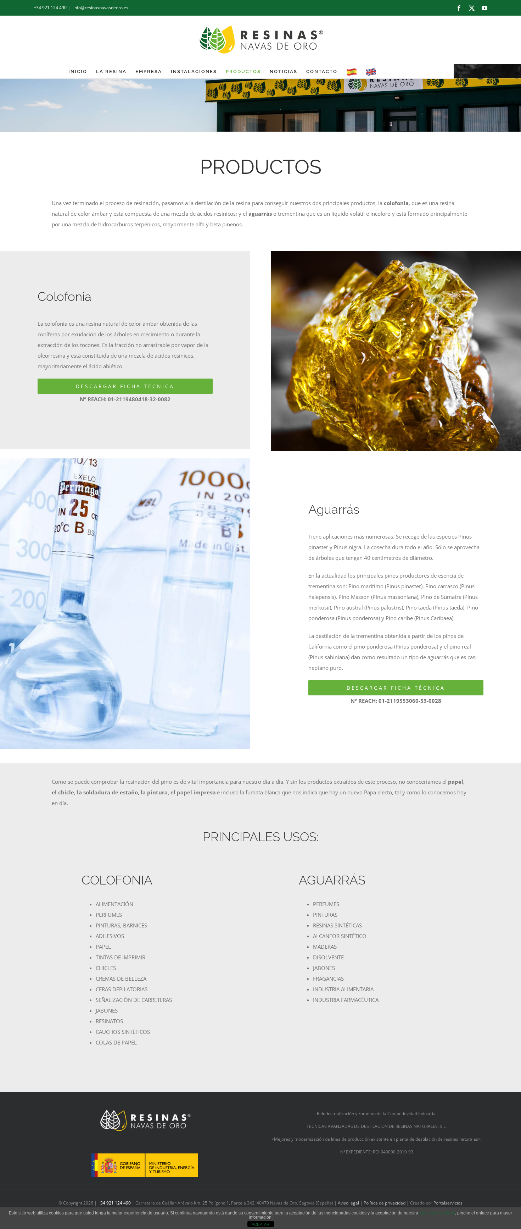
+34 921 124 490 (50, 8)
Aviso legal (349, 1203)
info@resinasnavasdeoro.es (100, 8)
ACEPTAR (260, 1224)
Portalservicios (448, 1203)
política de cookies (437, 1213)
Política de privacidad (384, 1203)
